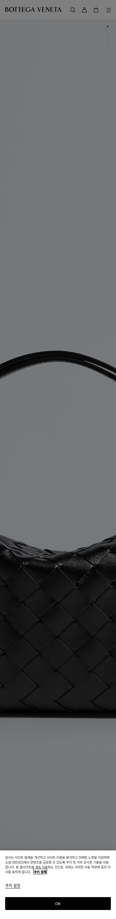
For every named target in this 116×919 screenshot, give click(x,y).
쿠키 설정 (13, 885)
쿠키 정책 (40, 871)
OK (58, 903)
